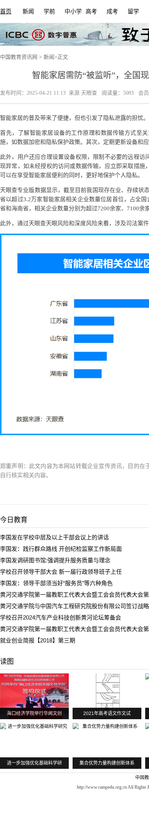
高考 (91, 11)
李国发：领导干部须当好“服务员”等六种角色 (56, 583)
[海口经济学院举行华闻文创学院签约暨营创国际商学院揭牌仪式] (34, 696)
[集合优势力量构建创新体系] (107, 746)
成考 (112, 11)
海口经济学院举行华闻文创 (34, 713)
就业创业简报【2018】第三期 (37, 640)
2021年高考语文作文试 (107, 713)
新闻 (28, 11)
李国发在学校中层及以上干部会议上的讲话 (54, 537)
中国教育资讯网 (18, 57)
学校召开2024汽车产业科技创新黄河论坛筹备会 (60, 617)
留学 (133, 11)
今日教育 (14, 520)
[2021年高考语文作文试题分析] (107, 696)
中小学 (73, 11)
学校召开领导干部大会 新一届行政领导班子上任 (61, 571)
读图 (7, 661)
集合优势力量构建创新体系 (106, 763)
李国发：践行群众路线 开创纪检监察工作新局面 (61, 548)
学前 (49, 11)
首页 (5, 11)
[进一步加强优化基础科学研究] (34, 746)
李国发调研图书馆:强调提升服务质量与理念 (55, 560)
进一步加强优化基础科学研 (34, 763)
